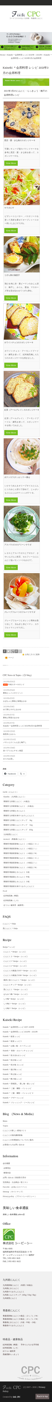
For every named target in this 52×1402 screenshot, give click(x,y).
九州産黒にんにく (10, 834)
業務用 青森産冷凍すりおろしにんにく (19, 886)
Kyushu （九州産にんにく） (14, 796)
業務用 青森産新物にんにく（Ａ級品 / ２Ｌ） (21, 844)
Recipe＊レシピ (9, 947)
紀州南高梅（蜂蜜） (11, 895)
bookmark (20, 651)
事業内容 (7, 1173)
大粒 (22, 1322)
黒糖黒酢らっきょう (11, 1354)
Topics (5, 1125)
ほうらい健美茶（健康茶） (14, 905)
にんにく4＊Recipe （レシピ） (15, 966)
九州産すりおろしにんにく (13, 1291)
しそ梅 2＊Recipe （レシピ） (14, 1003)
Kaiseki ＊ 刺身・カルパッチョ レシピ (18, 1050)
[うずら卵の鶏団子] (22, 254)
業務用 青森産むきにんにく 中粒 (16, 877)
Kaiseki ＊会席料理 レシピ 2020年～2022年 (24, 55)
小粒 (33, 1322)
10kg (24, 1295)
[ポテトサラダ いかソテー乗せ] (22, 456)
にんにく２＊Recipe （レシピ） (16, 956)
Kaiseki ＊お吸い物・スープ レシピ (17, 1046)
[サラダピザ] (22, 187)
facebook (5, 651)
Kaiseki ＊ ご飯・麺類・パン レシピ (17, 1088)
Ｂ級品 (29, 1285)
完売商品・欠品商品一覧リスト (15, 1182)
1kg (33, 1295)
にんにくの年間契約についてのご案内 (18, 1140)
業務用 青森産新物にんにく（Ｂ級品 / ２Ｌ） (21, 858)
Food (5, 891)
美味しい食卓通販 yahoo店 (14, 1214)
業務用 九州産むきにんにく (14, 811)
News (5, 1121)
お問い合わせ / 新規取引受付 (14, 1177)
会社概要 (6, 1163)
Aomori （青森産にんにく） (14, 839)
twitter (8, 651)
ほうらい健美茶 (9, 1351)
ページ (11, 657)
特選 (23, 1285)
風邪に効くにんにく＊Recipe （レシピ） (19, 980)
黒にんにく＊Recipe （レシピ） (16, 989)
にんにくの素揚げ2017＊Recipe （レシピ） (20, 970)
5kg (29, 1295)
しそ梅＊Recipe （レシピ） (14, 999)
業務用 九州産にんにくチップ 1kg (17, 820)
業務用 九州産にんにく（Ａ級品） (17, 801)
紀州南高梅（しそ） (11, 900)
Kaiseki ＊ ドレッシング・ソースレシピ (19, 1102)
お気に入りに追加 (32, 654)
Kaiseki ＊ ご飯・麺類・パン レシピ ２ (18, 1093)
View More (11, 163)
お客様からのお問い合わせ (13, 1144)
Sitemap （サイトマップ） (13, 1191)
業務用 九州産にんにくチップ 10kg (18, 829)
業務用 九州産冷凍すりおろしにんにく (19, 815)
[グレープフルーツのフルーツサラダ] (22, 591)
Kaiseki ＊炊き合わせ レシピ (14, 1055)
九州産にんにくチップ (12, 1295)
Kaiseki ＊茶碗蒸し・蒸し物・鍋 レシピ (19, 1083)
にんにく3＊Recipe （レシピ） (15, 961)
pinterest (16, 651)
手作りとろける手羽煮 (30, 1344)
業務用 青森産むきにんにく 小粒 (16, 881)
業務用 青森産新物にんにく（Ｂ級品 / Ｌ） (20, 862)
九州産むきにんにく (11, 1288)
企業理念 (7, 1168)
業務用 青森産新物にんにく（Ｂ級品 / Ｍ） (20, 867)
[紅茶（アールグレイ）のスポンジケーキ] (22, 389)
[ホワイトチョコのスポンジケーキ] (22, 321)
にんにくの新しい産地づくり (14, 1130)
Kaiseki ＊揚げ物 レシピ (12, 1069)
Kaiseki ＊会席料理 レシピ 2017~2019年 (18, 1027)
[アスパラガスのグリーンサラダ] (22, 523)
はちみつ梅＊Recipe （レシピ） (16, 994)
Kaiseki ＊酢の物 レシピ (12, 1079)
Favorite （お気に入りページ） (15, 1187)
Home (2, 55)
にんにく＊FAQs (9, 923)
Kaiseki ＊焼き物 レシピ (12, 1060)
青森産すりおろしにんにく (13, 1325)
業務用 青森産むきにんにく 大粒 (16, 872)
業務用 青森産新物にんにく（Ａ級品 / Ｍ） (20, 853)
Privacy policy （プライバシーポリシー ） (19, 1196)
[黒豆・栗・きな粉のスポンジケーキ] (22, 119)
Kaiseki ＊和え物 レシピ (12, 1074)
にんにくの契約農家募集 (13, 1135)
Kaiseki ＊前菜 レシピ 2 (12, 1041)
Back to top (42, 1396)
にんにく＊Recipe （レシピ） (15, 951)
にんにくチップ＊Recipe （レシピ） (17, 984)
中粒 (28, 1322)
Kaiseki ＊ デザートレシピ (13, 1097)
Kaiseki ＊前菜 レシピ (11, 1036)
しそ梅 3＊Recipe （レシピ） (14, 1008)
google (12, 651)
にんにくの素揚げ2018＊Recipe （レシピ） (20, 975)
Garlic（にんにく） (10, 792)
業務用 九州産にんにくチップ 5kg (18, 825)
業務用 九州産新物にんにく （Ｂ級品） (19, 806)
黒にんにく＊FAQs (10, 928)
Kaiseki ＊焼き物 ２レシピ (13, 1064)
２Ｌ (28, 1315)
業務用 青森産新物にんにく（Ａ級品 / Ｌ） (20, 848)
